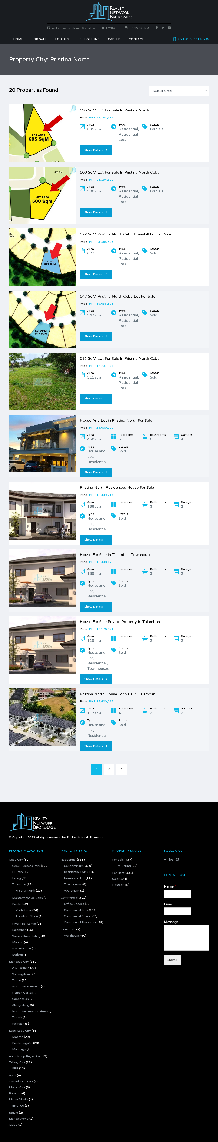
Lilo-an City (17, 1087)
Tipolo (16, 980)
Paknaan (18, 1023)
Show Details (93, 150)
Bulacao (14, 1093)
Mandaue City (19, 962)
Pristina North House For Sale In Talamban (117, 694)
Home (18, 39)
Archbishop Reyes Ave (25, 1056)
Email (169, 904)
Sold (115, 879)
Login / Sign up (140, 27)
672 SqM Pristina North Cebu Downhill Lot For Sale (125, 234)
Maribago (19, 1049)
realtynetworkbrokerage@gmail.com (74, 27)
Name (170, 886)
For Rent (118, 873)
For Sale (39, 39)
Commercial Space (77, 916)
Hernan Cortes (22, 992)
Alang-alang (20, 1005)
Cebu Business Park (26, 866)
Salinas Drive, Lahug (26, 936)
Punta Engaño (22, 1043)
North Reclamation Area (29, 1011)
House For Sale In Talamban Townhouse (115, 554)
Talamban (19, 884)
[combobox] (179, 91)
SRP (15, 1068)
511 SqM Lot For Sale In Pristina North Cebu (119, 358)
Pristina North (25, 890)
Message (172, 922)
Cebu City (16, 859)
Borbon (17, 954)
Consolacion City (21, 1081)
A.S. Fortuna (20, 968)
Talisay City (17, 1062)
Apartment (71, 890)
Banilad (17, 904)
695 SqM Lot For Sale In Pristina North (114, 110)
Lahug (16, 878)
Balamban (19, 930)
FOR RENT (63, 39)
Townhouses (73, 884)
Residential (68, 859)
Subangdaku (21, 974)
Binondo (18, 1105)
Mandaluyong (19, 1118)
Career (114, 39)
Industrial (67, 929)
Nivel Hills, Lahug (24, 924)
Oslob (13, 1124)
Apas (12, 1075)
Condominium (74, 866)
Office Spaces (74, 904)
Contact (136, 39)
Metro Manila (18, 1099)
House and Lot (74, 878)
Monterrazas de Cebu (27, 898)
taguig (13, 1112)
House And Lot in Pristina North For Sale (116, 420)
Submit (172, 960)
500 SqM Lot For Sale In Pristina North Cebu (119, 172)
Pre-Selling (89, 39)
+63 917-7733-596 (193, 39)
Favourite (113, 27)
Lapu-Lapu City (20, 1030)
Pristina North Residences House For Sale (117, 487)
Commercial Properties (80, 922)
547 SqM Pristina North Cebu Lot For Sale (117, 296)
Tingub (17, 1017)
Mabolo (17, 942)
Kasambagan (21, 948)
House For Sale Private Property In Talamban (120, 621)
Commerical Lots (76, 910)
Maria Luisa (23, 910)
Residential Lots (75, 872)
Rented (117, 885)
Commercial (69, 897)
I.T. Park (17, 872)
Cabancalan (20, 999)
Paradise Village (26, 916)
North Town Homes (26, 986)
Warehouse (72, 935)
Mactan (17, 1037)
